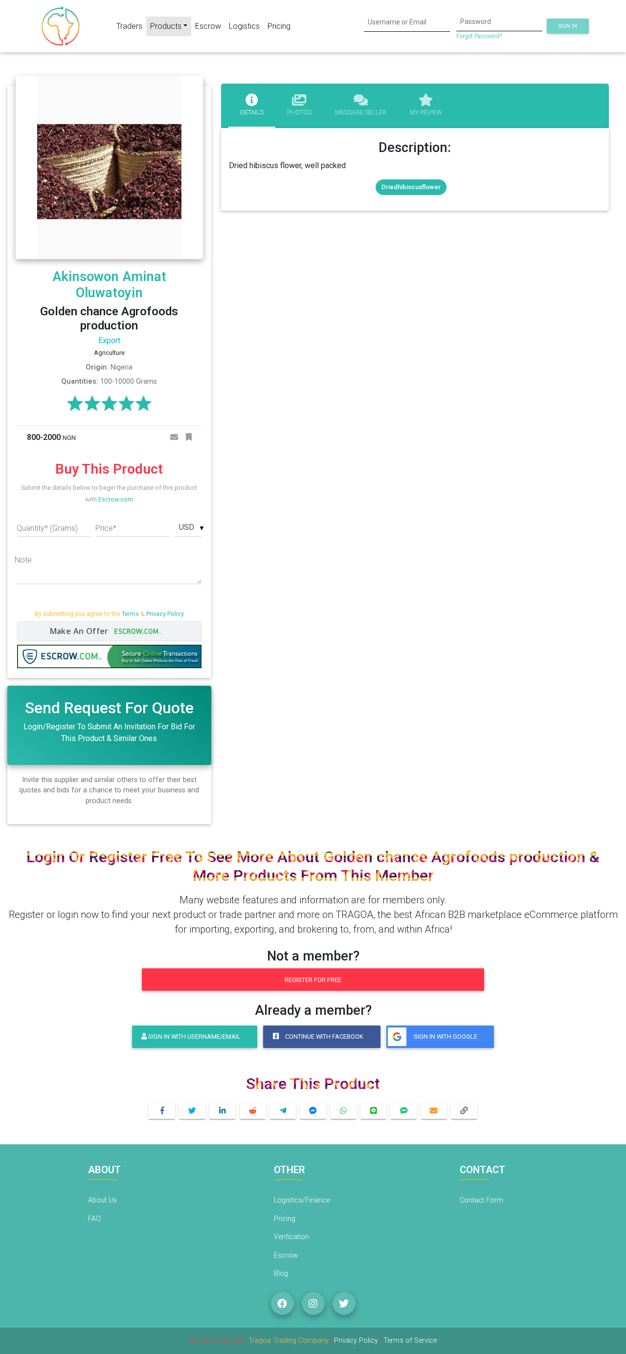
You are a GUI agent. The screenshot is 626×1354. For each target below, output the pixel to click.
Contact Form (481, 1200)
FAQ (94, 1219)
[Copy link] (464, 1111)
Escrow (208, 26)
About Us (102, 1200)
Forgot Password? (479, 36)
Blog (281, 1273)
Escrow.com (115, 499)
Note (23, 560)
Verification (291, 1237)
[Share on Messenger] (313, 1111)
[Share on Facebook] (162, 1111)
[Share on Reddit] (253, 1111)
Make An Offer (80, 631)
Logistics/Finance (302, 1200)
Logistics (244, 26)
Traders (129, 26)
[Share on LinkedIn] (222, 1111)
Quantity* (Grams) (47, 528)
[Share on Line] (373, 1111)
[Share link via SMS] (403, 1111)
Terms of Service (410, 1340)
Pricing (279, 26)
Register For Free (313, 979)
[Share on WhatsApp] (343, 1111)
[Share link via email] (434, 1111)
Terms (130, 613)
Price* (105, 528)
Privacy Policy (165, 613)
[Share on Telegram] (282, 1111)
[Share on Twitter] (192, 1111)
